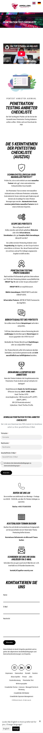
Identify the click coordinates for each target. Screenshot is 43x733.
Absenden (6, 473)
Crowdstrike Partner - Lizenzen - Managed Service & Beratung (21, 688)
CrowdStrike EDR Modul (21, 693)
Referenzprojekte (21, 683)
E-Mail (5, 607)
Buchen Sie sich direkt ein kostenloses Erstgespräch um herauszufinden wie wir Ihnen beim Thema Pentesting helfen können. (21, 529)
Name (5, 595)
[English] (34, 3)
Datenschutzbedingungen (12, 466)
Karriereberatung (15, 680)
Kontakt (27, 673)
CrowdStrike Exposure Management (21, 696)
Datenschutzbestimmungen (12, 654)
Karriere (35, 673)
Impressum (9, 673)
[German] (39, 3)
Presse (24, 677)
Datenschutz (19, 673)
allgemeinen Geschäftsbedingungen (22, 652)
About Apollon (15, 677)
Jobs (30, 677)
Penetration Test (28, 680)
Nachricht (6, 619)
